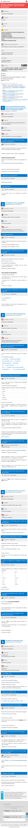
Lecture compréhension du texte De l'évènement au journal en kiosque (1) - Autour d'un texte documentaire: (14, 86)
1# (3, 810)
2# (3, 817)
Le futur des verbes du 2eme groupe (15, 93)
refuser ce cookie (16, 826)
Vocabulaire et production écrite (14, 99)
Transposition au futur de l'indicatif (15, 90)
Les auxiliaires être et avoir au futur (15, 96)
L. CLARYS (3, 26)
